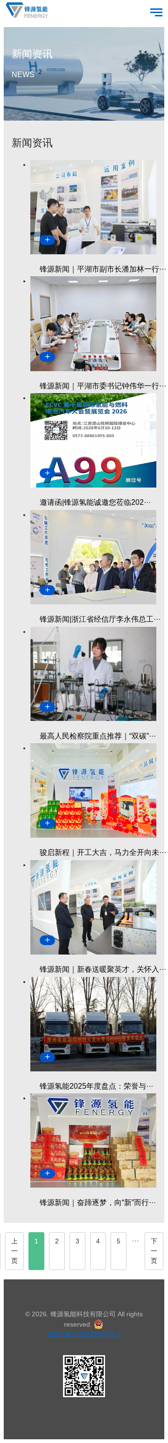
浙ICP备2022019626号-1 (84, 1334)
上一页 (14, 1250)
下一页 (154, 1250)
